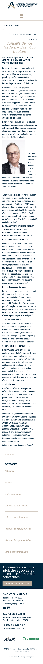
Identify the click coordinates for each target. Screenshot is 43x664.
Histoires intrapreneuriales (18, 540)
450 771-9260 (17, 598)
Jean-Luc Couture (17, 445)
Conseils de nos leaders (16, 505)
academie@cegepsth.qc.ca (13, 604)
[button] (21, 16)
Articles (8, 482)
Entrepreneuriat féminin (16, 517)
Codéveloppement (13, 494)
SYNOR (6, 649)
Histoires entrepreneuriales (18, 528)
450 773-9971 (18, 601)
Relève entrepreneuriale (16, 552)
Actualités (9, 471)
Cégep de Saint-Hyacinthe (19, 649)
